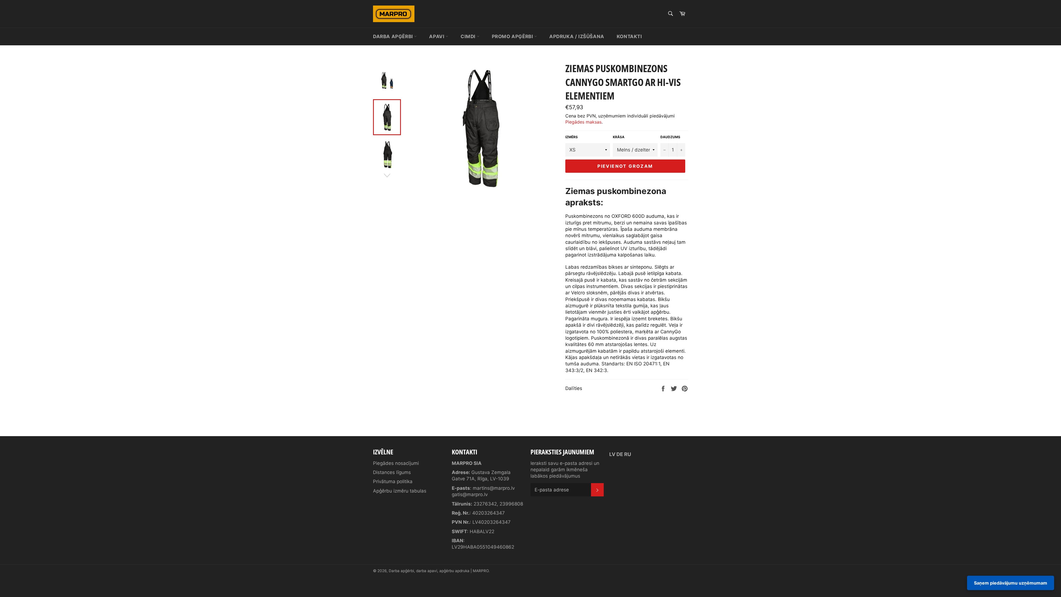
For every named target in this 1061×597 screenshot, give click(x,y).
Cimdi (469, 36)
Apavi (437, 36)
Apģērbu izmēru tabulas (399, 491)
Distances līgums (392, 472)
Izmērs (571, 137)
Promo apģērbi (513, 36)
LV (612, 454)
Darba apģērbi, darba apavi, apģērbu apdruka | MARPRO (439, 571)
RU (627, 454)
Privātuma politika (393, 481)
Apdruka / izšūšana (576, 36)
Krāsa (618, 137)
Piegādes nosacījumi (396, 463)
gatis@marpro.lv (470, 494)
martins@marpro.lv (494, 488)
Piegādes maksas (583, 122)
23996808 (511, 504)
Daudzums (670, 137)
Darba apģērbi (393, 36)
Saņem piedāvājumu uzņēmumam (1010, 583)
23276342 (485, 504)
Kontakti (629, 36)
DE (619, 454)
